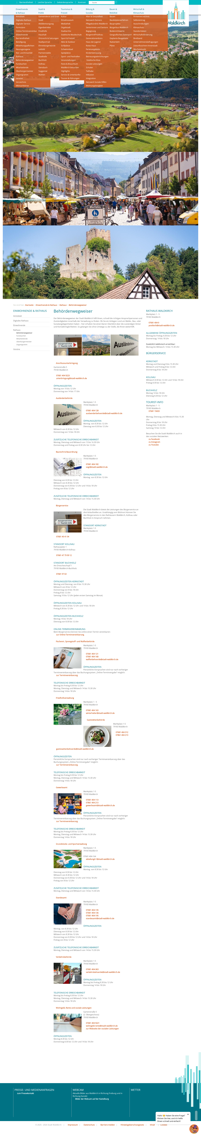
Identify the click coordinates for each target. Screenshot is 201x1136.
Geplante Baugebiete (119, 38)
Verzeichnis (21, 82)
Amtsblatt (20, 16)
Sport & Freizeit (68, 38)
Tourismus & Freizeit (66, 11)
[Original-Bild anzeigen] (68, 355)
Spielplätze (66, 53)
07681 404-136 (92, 913)
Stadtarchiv (66, 31)
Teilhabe (89, 71)
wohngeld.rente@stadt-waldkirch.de (102, 1026)
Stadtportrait (44, 42)
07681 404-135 (92, 910)
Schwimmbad (67, 49)
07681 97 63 (61, 574)
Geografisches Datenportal (122, 34)
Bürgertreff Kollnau (94, 34)
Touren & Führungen (70, 78)
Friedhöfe (43, 31)
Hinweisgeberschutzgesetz (132, 1125)
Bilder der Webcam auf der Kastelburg (92, 1099)
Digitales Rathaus (23, 20)
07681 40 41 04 (62, 536)
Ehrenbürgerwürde (47, 45)
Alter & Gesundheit (94, 16)
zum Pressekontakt (25, 1093)
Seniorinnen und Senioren (97, 27)
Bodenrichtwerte (117, 31)
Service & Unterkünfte (70, 74)
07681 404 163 (92, 710)
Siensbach (43, 67)
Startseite (29, 305)
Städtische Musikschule (71, 34)
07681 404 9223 (63, 375)
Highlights (65, 71)
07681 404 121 (92, 654)
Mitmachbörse (22, 85)
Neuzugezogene (23, 49)
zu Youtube (154, 444)
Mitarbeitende (22, 67)
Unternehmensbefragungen (145, 42)
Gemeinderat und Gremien (50, 16)
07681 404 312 (122, 732)
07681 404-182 (92, 464)
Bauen (112, 16)
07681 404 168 (92, 656)
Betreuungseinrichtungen (97, 56)
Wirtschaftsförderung (142, 34)
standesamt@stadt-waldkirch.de (100, 918)
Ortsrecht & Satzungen (49, 38)
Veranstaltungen (68, 60)
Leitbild (42, 49)
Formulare (20, 27)
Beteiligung (21, 42)
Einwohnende (22, 34)
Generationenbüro (94, 38)
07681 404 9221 (92, 1023)
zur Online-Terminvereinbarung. (70, 634)
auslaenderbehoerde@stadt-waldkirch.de (104, 413)
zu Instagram (154, 442)
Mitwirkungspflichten (25, 45)
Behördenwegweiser (25, 60)
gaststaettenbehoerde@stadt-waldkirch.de (75, 749)
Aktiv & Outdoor (68, 42)
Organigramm (22, 74)
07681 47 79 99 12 (64, 555)
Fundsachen (21, 64)
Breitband (137, 38)
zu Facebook (154, 439)
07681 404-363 (92, 969)
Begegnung (91, 31)
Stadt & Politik (41, 11)
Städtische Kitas (93, 60)
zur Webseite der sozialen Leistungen (102, 1028)
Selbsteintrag (139, 20)
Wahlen (42, 74)
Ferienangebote (93, 49)
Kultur (64, 16)
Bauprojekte (115, 23)
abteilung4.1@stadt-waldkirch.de (100, 859)
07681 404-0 (154, 322)
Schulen (89, 67)
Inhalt (152, 1125)
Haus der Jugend (93, 42)
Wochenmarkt (139, 49)
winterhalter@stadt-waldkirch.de (100, 713)
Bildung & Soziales (90, 11)
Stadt (41, 20)
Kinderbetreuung (93, 53)
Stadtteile (43, 56)
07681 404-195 (92, 915)
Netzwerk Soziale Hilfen (96, 82)
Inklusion (90, 74)
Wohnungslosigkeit (94, 85)
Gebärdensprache (65, 2)
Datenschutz (89, 1125)
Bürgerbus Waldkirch (119, 27)
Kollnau (42, 64)
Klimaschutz (138, 27)
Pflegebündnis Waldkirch (97, 23)
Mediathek (65, 23)
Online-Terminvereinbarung (28, 31)
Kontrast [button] (82, 2)
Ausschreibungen (141, 23)
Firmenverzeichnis (141, 16)
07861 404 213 (122, 735)
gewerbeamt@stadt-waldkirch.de (100, 805)
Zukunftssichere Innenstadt (145, 45)
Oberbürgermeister (24, 71)
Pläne (112, 45)
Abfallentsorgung (46, 23)
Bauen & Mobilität (113, 11)
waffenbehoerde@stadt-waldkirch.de (102, 659)
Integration (91, 78)
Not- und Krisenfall (24, 53)
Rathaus (19, 56)
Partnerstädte (45, 53)
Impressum (73, 1125)
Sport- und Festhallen (70, 56)
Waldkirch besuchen (70, 67)
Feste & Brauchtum (69, 64)
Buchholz (43, 60)
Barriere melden (107, 1125)
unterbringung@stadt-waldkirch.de (71, 378)
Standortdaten (139, 31)
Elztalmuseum (67, 20)
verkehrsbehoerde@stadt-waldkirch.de (103, 972)
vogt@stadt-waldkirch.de (97, 467)
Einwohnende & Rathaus (20, 11)
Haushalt (42, 34)
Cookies (163, 1125)
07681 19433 (154, 411)
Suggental (43, 71)
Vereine (19, 78)
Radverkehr (115, 42)
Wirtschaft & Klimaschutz (138, 11)
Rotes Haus (91, 45)
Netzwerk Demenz (94, 20)
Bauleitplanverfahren (119, 20)
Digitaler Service (23, 23)
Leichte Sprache (45, 2)
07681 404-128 (92, 410)
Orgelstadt (66, 27)
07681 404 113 (92, 800)
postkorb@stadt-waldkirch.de (161, 325)
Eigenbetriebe (45, 27)
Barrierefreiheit (26, 2)
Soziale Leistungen (94, 64)
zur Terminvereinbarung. (67, 675)
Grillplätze (65, 45)
